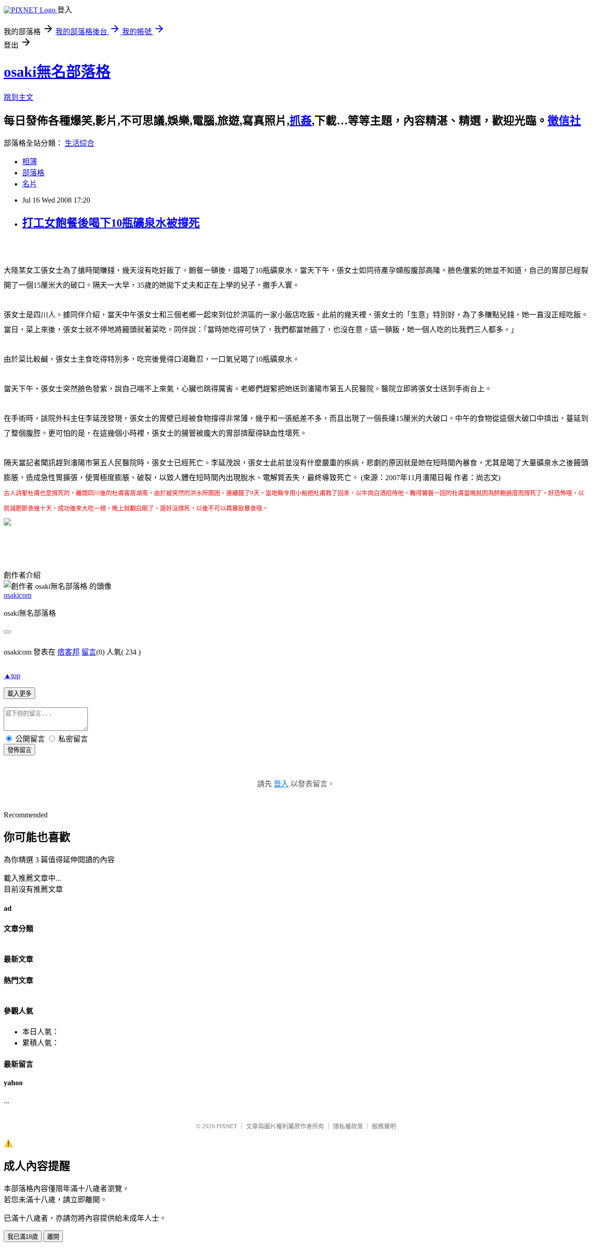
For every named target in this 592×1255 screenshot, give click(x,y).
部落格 (33, 173)
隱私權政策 (348, 1126)
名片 (29, 184)
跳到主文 (18, 97)
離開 (53, 1236)
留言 (88, 652)
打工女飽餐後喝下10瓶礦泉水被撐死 (111, 223)
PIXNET (226, 1126)
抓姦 (301, 121)
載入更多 (19, 693)
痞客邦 (68, 652)
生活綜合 (79, 143)
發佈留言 (19, 750)
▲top (12, 676)
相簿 (29, 162)
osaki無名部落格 (57, 71)
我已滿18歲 (22, 1236)
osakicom (17, 595)
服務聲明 (384, 1126)
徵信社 (564, 121)
